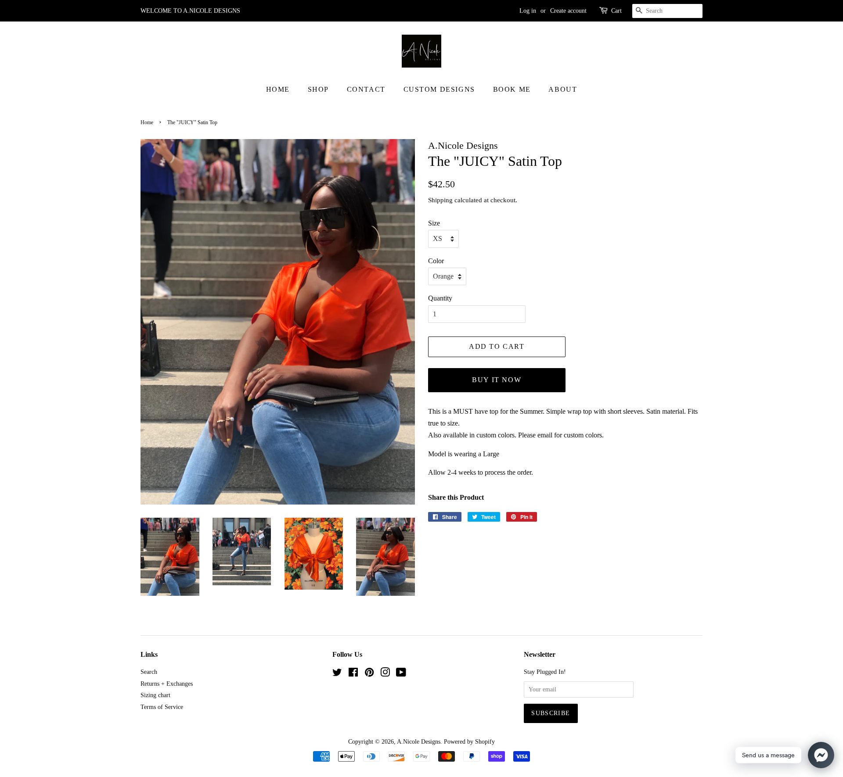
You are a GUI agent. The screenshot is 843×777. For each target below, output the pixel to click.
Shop (318, 89)
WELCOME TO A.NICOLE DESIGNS (190, 10)
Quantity (440, 298)
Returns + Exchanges (166, 683)
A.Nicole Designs (418, 741)
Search (148, 672)
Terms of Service (161, 707)
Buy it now (496, 379)
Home (278, 89)
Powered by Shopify (469, 741)
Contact (366, 89)
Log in (527, 10)
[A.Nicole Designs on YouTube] (401, 674)
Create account (568, 10)
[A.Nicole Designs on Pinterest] (369, 674)
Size (434, 223)
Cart (616, 10)
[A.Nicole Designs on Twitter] (337, 674)
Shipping (440, 200)
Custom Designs (439, 89)
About (562, 89)
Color (436, 261)
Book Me (512, 89)
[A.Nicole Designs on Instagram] (385, 674)
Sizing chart (155, 695)
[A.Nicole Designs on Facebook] (353, 674)
